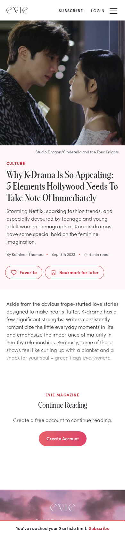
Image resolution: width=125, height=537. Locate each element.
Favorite (28, 272)
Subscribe (99, 528)
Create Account (62, 438)
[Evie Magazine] (17, 10)
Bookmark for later (79, 272)
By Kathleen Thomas (24, 254)
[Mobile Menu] (113, 10)
